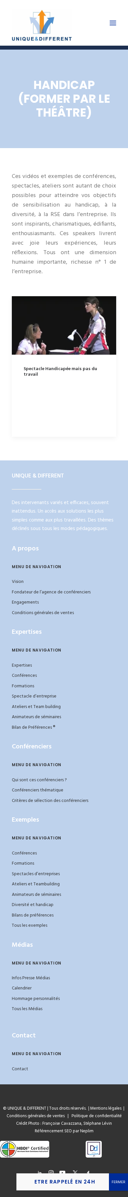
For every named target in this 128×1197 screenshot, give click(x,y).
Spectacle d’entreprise (34, 696)
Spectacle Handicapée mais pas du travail (60, 371)
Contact (20, 1069)
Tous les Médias (27, 1009)
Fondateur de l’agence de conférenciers (51, 592)
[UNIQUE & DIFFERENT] (42, 23)
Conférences (24, 675)
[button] (113, 23)
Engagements (25, 602)
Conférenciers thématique (37, 790)
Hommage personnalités (36, 998)
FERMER (118, 1182)
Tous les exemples (29, 925)
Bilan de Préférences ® (33, 727)
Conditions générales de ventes (43, 613)
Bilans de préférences (32, 915)
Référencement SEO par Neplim (64, 1131)
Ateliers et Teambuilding (36, 884)
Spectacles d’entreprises (36, 874)
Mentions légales (105, 1108)
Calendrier (22, 988)
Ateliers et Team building (36, 706)
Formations (23, 686)
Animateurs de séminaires (36, 717)
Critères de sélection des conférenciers (50, 800)
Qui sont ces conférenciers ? (39, 780)
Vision (18, 581)
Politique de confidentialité (95, 1116)
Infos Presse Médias (31, 978)
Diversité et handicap (32, 904)
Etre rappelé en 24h (64, 1181)
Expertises (22, 665)
